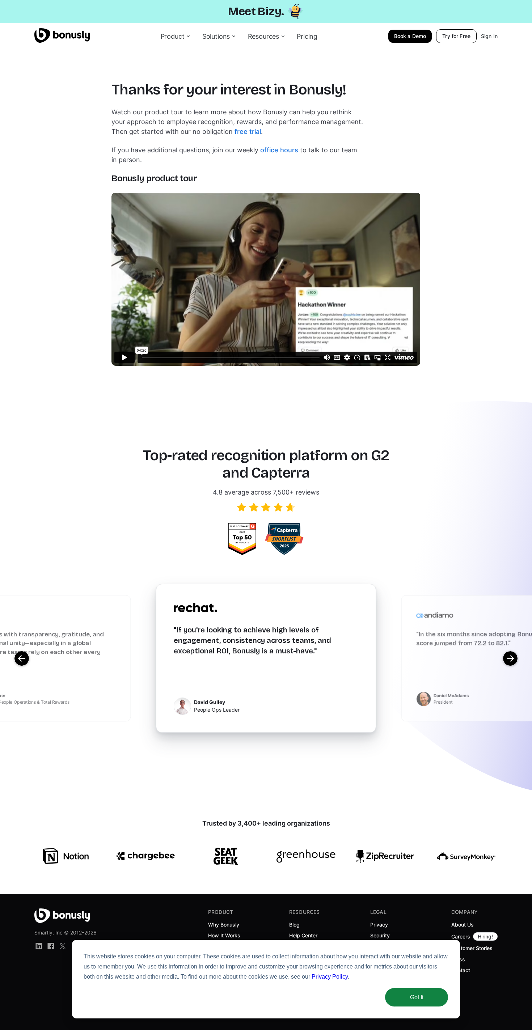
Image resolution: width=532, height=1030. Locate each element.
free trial (248, 131)
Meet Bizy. (256, 11)
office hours (279, 150)
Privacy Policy (330, 977)
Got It (416, 997)
